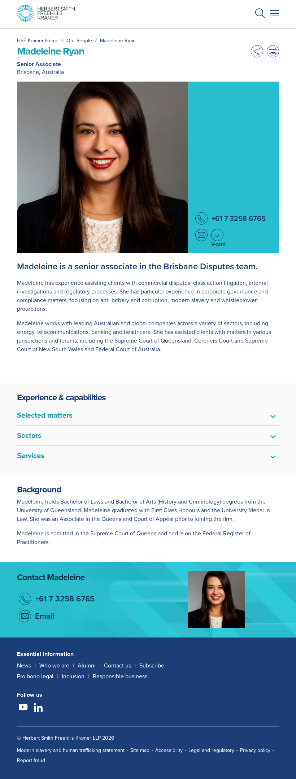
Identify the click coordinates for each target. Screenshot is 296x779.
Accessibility (169, 750)
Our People (79, 40)
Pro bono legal (35, 676)
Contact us (117, 665)
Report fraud (31, 760)
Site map (139, 750)
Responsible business (120, 676)
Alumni (87, 665)
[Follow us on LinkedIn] (38, 708)
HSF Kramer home (37, 40)
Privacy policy (255, 750)
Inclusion (73, 676)
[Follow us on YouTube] (23, 708)
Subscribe (151, 665)
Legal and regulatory (211, 750)
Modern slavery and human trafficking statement (71, 750)
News (24, 665)
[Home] (46, 13)
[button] (259, 14)
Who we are (54, 665)
